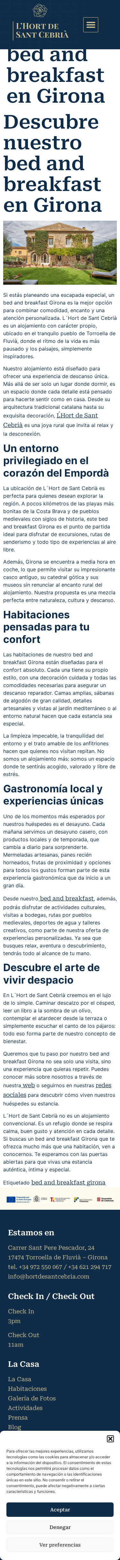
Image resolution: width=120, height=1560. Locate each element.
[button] (110, 1439)
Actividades (25, 1408)
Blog (14, 1427)
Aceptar (60, 1510)
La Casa (19, 1379)
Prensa (18, 1417)
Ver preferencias (60, 1545)
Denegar (60, 1527)
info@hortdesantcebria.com (48, 1276)
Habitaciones (27, 1388)
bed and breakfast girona (68, 1182)
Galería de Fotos (32, 1398)
